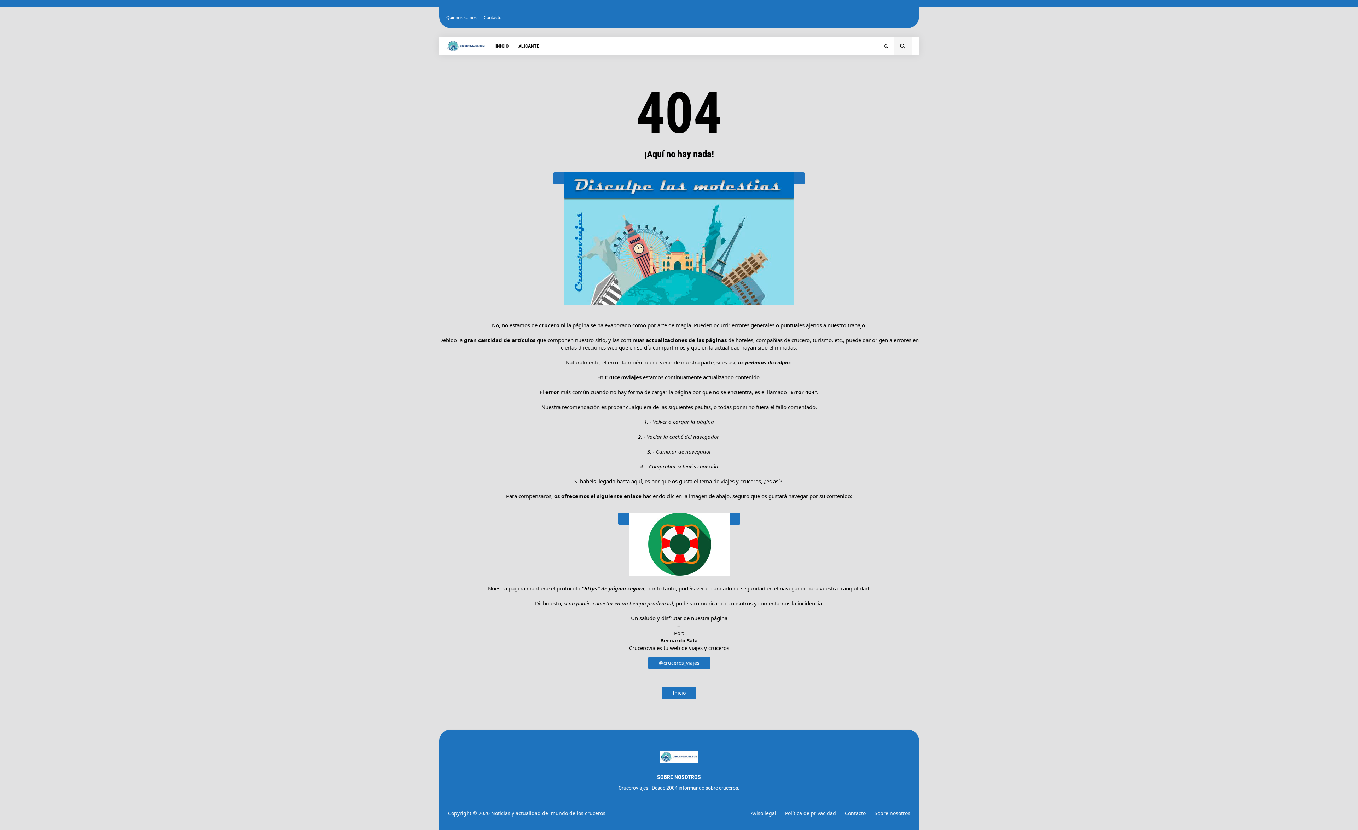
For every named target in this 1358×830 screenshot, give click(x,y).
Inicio (679, 693)
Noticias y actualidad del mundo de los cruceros (548, 813)
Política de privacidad (810, 813)
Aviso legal (763, 813)
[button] (886, 46)
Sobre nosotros (892, 813)
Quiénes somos (461, 18)
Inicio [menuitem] (502, 46)
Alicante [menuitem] (528, 46)
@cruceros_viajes (679, 662)
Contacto (492, 18)
